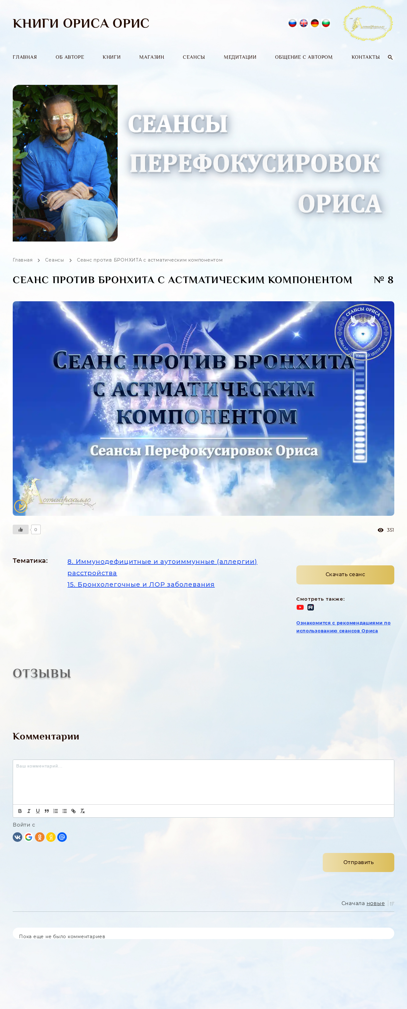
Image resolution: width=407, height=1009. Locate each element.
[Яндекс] (51, 837)
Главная (25, 57)
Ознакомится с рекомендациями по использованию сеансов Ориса (343, 627)
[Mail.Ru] (62, 837)
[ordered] (55, 811)
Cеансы (194, 57)
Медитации (240, 57)
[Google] (28, 837)
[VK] (17, 837)
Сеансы (54, 260)
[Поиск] (390, 57)
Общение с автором (304, 57)
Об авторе (70, 57)
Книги (112, 57)
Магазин (151, 57)
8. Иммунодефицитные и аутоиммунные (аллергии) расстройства (162, 567)
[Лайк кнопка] (21, 529)
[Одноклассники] (40, 837)
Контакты (366, 57)
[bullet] (64, 811)
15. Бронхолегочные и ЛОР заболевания (141, 584)
